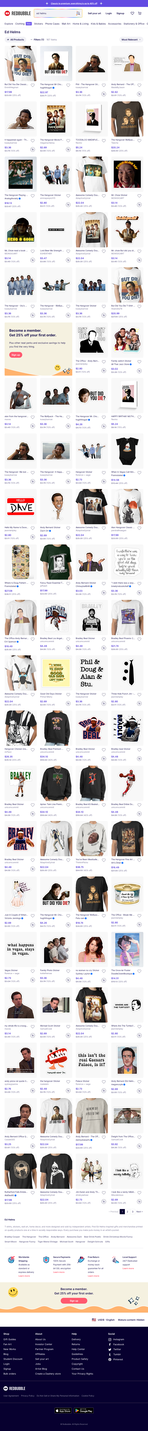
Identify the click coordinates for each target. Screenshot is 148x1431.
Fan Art (7, 1344)
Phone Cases (52, 23)
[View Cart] (139, 13)
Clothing (23, 23)
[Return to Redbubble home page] (18, 13)
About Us (40, 1339)
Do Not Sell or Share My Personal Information (58, 1395)
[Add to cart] (103, 94)
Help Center (78, 1349)
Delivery (76, 1339)
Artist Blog (41, 1368)
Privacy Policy (27, 1395)
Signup (7, 1368)
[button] (74, 3)
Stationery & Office (134, 23)
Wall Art (66, 23)
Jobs (38, 1363)
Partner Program (44, 1349)
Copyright (77, 1363)
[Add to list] (32, 85)
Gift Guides (9, 1339)
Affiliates (40, 1354)
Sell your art (42, 1358)
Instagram (118, 1339)
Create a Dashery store (48, 1373)
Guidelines (77, 1354)
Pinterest (118, 1359)
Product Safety (80, 1358)
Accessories (114, 23)
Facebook (118, 1344)
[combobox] (58, 13)
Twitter (117, 1349)
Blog (5, 1354)
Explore (9, 23)
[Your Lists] (132, 13)
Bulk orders (9, 1373)
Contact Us (78, 1368)
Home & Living (81, 23)
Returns (76, 1344)
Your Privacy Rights (82, 1373)
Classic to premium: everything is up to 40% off (74, 3)
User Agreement (11, 1395)
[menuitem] (9, 24)
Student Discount (12, 1358)
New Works (9, 1349)
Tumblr (117, 1354)
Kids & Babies (98, 23)
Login (6, 1363)
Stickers (38, 23)
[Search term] (78, 13)
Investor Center (43, 1344)
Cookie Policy (88, 1395)
